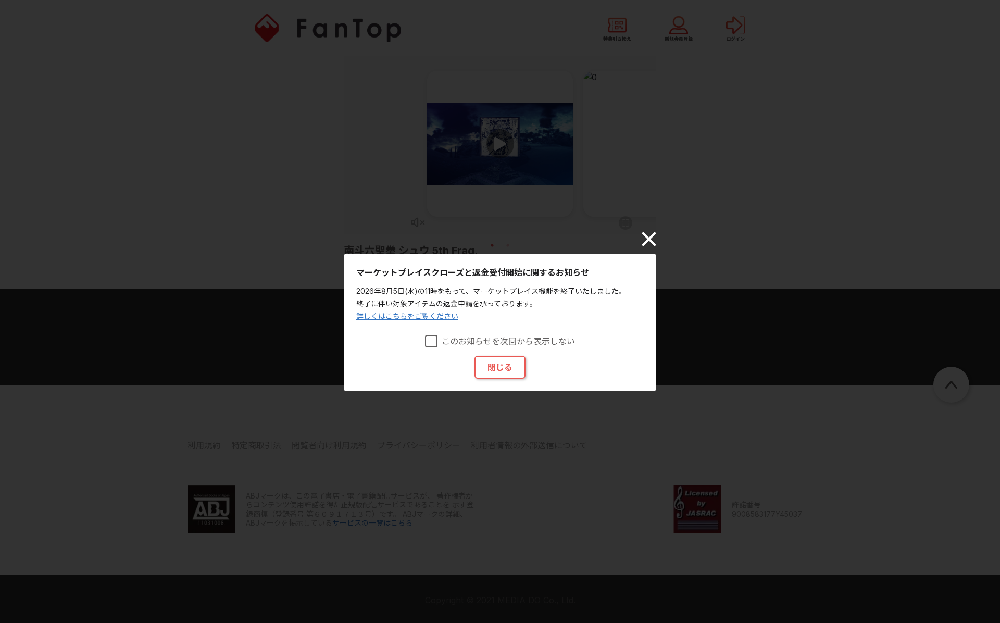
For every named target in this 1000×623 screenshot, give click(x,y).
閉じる (500, 367)
